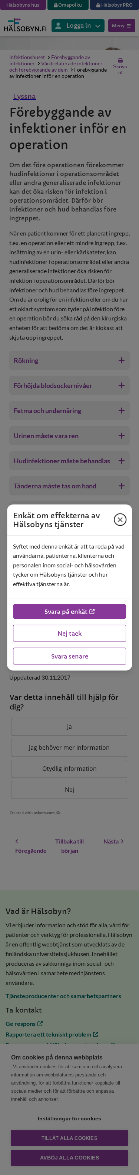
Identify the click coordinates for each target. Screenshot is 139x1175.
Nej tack (69, 633)
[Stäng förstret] (120, 520)
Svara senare (69, 656)
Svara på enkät (65, 611)
